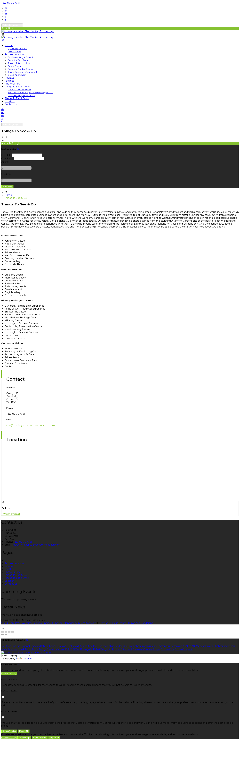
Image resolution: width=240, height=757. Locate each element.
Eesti (69, 646)
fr (5, 16)
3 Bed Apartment (17, 75)
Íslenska (12, 649)
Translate (27, 658)
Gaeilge (92, 646)
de (6, 8)
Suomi (84, 646)
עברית (4, 649)
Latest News (14, 51)
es (6, 13)
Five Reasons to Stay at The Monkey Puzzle (30, 92)
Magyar (200, 646)
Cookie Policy (118, 623)
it (5, 19)
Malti (154, 646)
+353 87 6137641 (10, 2)
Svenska (138, 649)
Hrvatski (210, 646)
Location (10, 101)
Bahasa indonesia (225, 646)
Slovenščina (167, 649)
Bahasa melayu (142, 646)
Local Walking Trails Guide (21, 95)
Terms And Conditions (140, 623)
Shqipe (156, 649)
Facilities (9, 80)
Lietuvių (102, 646)
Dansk (52, 646)
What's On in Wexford (19, 89)
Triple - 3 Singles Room (20, 63)
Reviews (9, 77)
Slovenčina (181, 649)
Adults (4, 161)
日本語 (68, 649)
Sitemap (103, 623)
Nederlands (31, 649)
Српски (147, 649)
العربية (76, 646)
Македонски (125, 646)
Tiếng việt (105, 649)
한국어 (76, 649)
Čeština (187, 646)
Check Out (7, 158)
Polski (96, 649)
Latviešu (112, 646)
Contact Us (11, 104)
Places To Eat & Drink (17, 98)
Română (127, 649)
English (16, 646)
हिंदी (193, 646)
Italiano (44, 646)
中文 (190, 649)
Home (9, 45)
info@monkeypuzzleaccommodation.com (30, 425)
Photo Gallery (12, 83)
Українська (58, 649)
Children (6, 174)
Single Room (15, 66)
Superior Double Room (20, 69)
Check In (6, 155)
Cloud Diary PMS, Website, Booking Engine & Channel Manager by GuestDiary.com (48, 623)
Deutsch (6, 646)
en (6, 10)
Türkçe (43, 649)
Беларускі (176, 646)
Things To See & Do (16, 86)
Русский (117, 649)
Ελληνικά (61, 646)
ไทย (49, 649)
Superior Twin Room (18, 60)
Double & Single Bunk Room (23, 57)
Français (35, 646)
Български (164, 646)
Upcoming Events (17, 48)
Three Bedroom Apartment (22, 72)
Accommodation (14, 54)
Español (25, 646)
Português (86, 649)
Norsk (21, 649)
